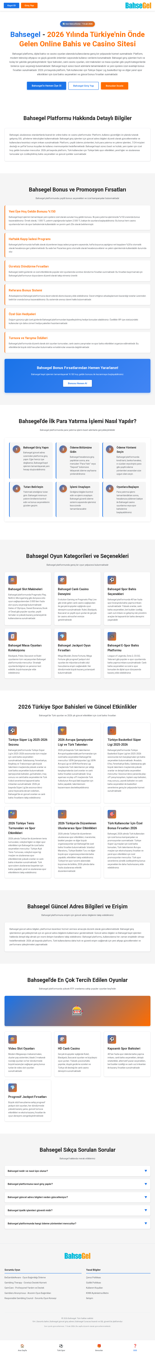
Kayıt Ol (11, 5)
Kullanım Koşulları (94, 1288)
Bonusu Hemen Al (77, 383)
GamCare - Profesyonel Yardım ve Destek (24, 1288)
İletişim (89, 1298)
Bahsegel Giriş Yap (83, 85)
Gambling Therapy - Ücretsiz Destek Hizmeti (26, 1282)
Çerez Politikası (93, 1277)
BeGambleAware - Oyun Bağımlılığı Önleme (25, 1277)
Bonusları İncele (114, 85)
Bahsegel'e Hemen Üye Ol (46, 85)
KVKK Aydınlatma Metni (97, 1293)
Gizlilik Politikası (93, 1282)
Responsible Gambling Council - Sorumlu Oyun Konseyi (30, 1298)
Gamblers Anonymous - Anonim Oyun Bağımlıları (28, 1293)
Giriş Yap (29, 5)
